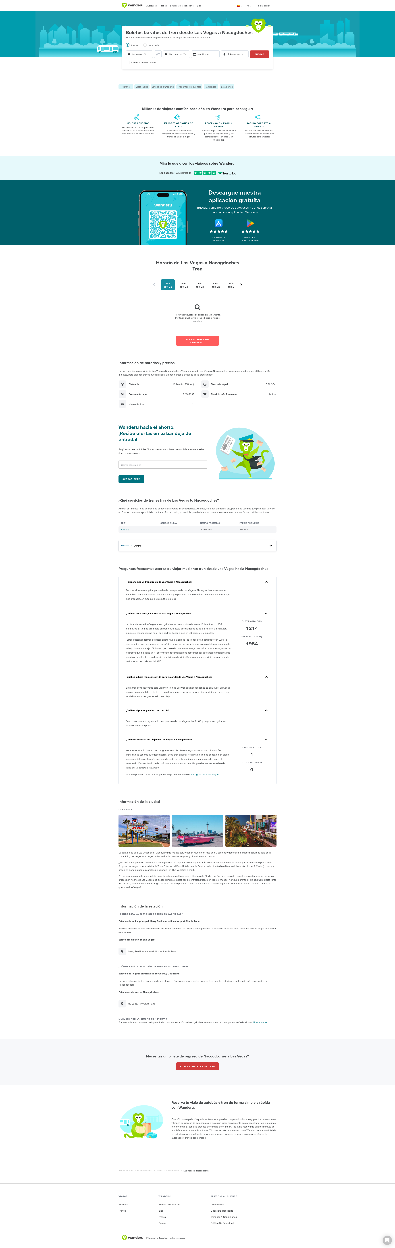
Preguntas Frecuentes (189, 86)
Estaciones (227, 86)
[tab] (134, 46)
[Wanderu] (132, 5)
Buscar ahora (260, 1022)
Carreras (162, 1223)
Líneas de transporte (163, 86)
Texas (159, 1170)
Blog (199, 5)
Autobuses (151, 5)
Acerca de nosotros (169, 1204)
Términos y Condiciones (224, 1216)
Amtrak (125, 529)
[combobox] (139, 54)
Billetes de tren (125, 1170)
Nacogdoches (172, 1170)
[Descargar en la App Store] (219, 223)
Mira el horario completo (197, 341)
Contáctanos (217, 1204)
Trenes (163, 5)
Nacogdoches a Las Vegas (205, 774)
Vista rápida (142, 86)
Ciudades (211, 86)
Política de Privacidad (222, 1223)
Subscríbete (131, 479)
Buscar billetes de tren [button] (197, 1066)
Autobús (123, 1204)
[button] (240, 5)
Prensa (162, 1216)
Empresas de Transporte (182, 5)
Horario (126, 86)
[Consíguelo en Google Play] (250, 223)
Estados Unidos (144, 1170)
